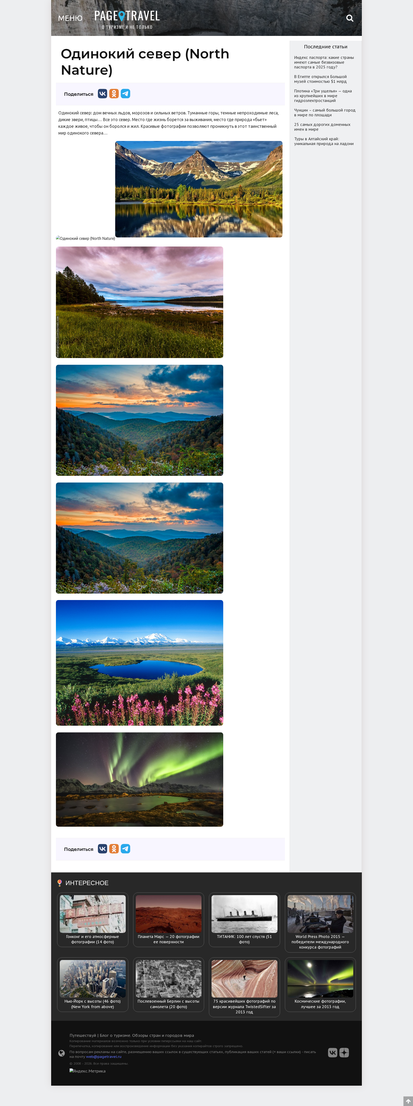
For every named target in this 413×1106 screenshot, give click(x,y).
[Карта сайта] (61, 1054)
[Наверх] (408, 1100)
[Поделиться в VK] (102, 99)
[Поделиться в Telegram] (125, 99)
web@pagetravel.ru (104, 1056)
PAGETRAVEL (127, 15)
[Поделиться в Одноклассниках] (114, 99)
